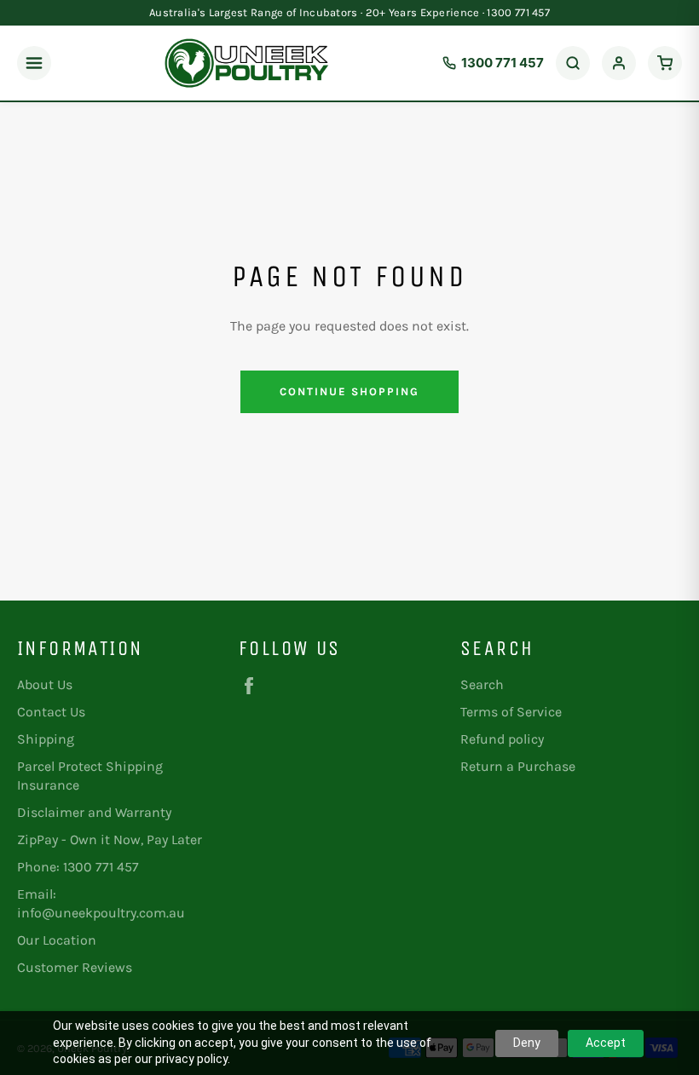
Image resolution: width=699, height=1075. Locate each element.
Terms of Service (511, 712)
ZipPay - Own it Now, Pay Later (109, 839)
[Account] (619, 63)
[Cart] (665, 63)
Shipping (45, 739)
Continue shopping (349, 391)
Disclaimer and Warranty (94, 812)
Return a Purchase (517, 766)
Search (482, 684)
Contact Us (51, 712)
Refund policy (502, 739)
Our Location (56, 940)
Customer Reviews (74, 967)
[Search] (573, 63)
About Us (44, 684)
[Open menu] (34, 63)
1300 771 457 (502, 63)
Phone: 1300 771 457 (78, 867)
